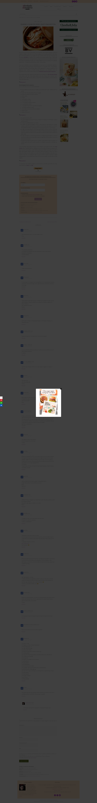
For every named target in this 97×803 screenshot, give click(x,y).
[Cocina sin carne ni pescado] (48, 414)
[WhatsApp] (1, 403)
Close (61, 389)
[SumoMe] (1, 405)
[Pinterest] (1, 400)
